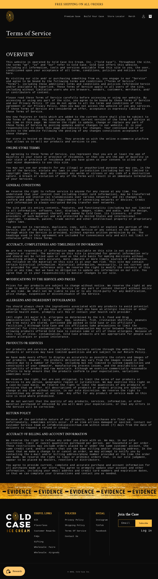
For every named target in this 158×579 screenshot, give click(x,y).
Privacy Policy (74, 520)
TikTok (100, 525)
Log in (146, 530)
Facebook (101, 531)
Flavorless (40, 525)
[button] (150, 16)
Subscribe (143, 523)
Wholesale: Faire (44, 547)
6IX (36, 520)
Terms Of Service (75, 531)
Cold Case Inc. (83, 572)
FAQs (36, 536)
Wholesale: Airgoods (46, 552)
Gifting (38, 541)
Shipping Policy (75, 525)
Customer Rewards (44, 531)
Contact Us (71, 536)
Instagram (102, 520)
